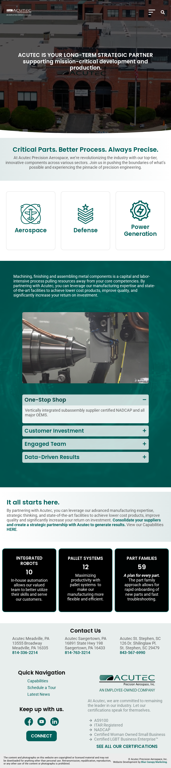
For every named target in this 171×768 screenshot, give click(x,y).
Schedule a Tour (41, 687)
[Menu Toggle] (151, 12)
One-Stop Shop (45, 399)
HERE (11, 529)
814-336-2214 (25, 652)
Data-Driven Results (51, 457)
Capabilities (37, 681)
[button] (162, 12)
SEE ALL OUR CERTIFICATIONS (127, 746)
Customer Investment (54, 430)
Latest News (38, 694)
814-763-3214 (77, 652)
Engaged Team (45, 444)
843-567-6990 (132, 652)
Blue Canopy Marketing (154, 762)
